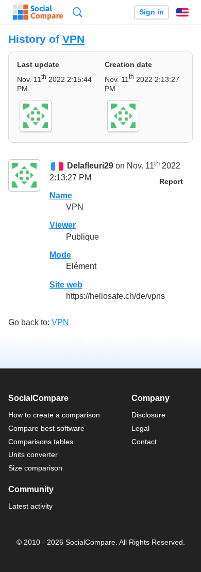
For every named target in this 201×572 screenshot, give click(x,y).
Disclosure (148, 415)
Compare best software (46, 428)
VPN (73, 39)
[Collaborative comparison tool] (38, 12)
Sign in (151, 12)
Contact (144, 442)
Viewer (62, 225)
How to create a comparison (54, 415)
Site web (65, 284)
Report (171, 182)
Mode (60, 254)
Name (60, 195)
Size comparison (35, 468)
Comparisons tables (40, 442)
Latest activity (30, 506)
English (182, 12)
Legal (140, 428)
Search (77, 12)
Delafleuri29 (90, 166)
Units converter (33, 454)
